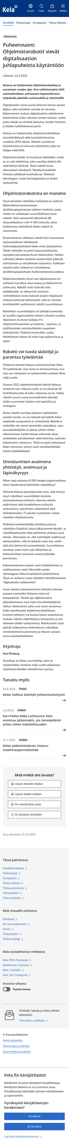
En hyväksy (34, 1126)
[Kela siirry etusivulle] (10, 8)
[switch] (6, 989)
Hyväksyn (34, 1116)
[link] (8, 22)
